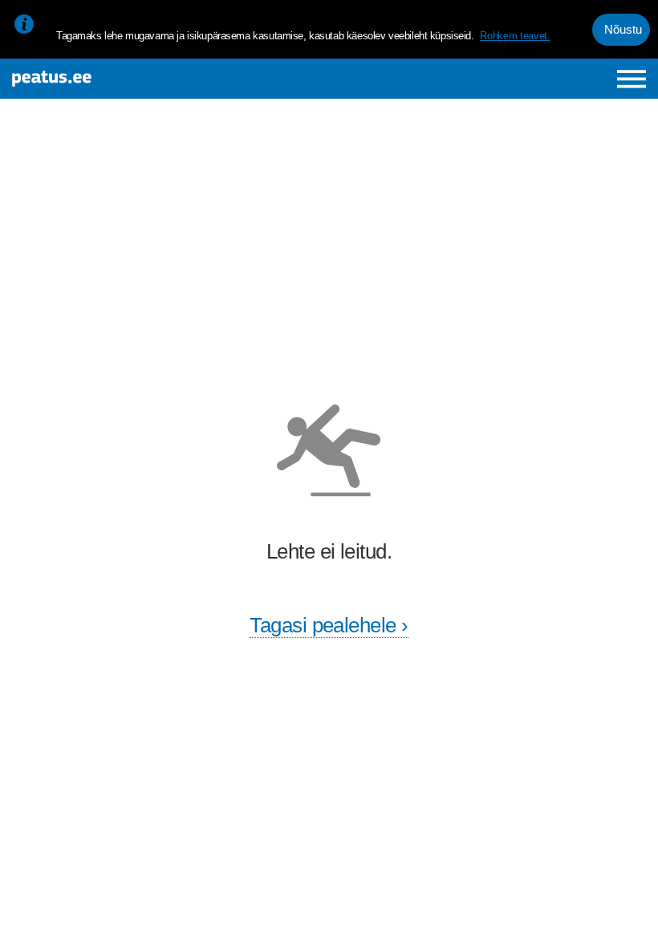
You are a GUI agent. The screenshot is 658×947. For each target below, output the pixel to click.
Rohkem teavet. (515, 36)
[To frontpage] (121, 79)
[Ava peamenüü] (632, 79)
